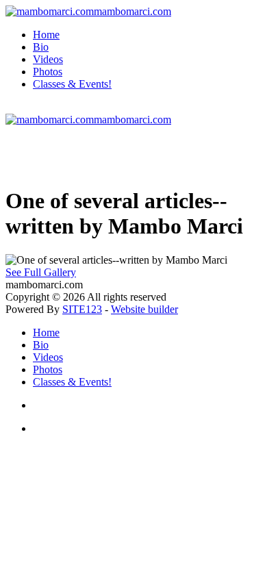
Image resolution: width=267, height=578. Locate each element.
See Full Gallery (40, 272)
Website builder (144, 309)
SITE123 (82, 309)
